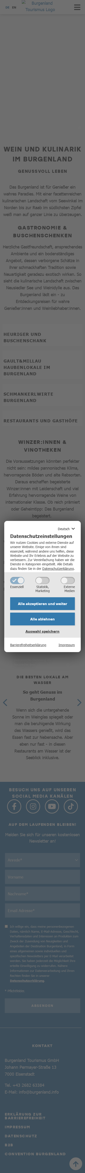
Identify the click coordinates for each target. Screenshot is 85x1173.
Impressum (67, 645)
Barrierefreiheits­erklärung (28, 645)
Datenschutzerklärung (58, 568)
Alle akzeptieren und (42, 604)
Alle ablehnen (42, 619)
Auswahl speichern (43, 631)
